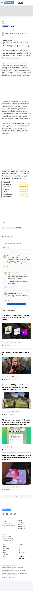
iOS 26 (20, 521)
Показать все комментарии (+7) (16, 304)
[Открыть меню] (2, 3)
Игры (3, 21)
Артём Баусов (7, 379)
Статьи (4, 544)
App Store (18, 227)
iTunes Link (25, 46)
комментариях (14, 251)
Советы (21, 544)
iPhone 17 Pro (21, 526)
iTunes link (14, 46)
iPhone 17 (20, 524)
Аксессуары (5, 548)
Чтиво (4, 556)
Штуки (4, 534)
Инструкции (22, 547)
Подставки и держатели (8, 540)
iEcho (9, 273)
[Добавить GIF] (8, 247)
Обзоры (4, 521)
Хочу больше (16, 496)
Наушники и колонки (7, 523)
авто (3, 227)
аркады (8, 227)
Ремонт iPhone (22, 552)
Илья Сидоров (7, 345)
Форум (4, 552)
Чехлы (4, 532)
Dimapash (9, 256)
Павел (5, 414)
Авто (3, 23)
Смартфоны (5, 527)
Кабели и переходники (7, 538)
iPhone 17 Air (21, 528)
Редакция (21, 556)
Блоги (4, 550)
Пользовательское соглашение (9, 565)
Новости (4, 546)
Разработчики (22, 550)
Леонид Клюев (12, 293)
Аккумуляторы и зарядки (8, 525)
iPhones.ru (5, 577)
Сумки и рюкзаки (6, 536)
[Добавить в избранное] (2, 35)
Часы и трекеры (6, 531)
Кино (3, 558)
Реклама (21, 558)
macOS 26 (21, 523)
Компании (5, 554)
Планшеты (5, 529)
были (25, 170)
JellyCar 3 (11, 128)
